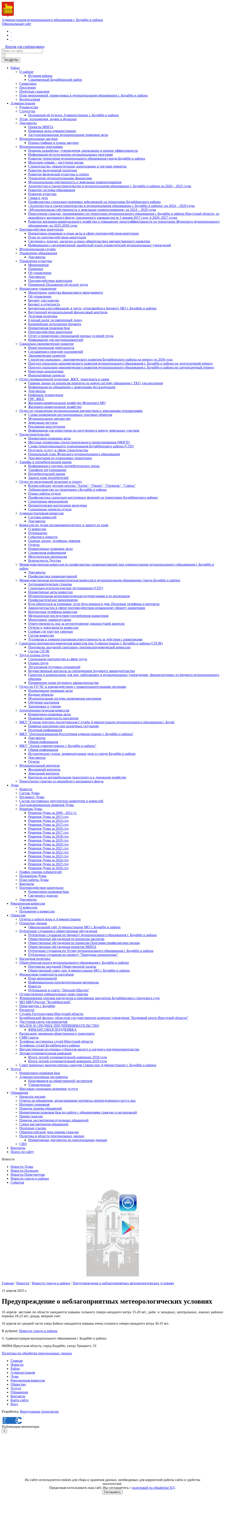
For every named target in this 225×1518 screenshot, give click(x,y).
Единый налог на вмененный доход (55, 320)
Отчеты (34, 545)
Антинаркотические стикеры (50, 584)
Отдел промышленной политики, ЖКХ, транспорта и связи (64, 379)
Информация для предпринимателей (55, 340)
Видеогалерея (29, 99)
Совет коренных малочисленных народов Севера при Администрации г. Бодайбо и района (87, 1065)
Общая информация (43, 742)
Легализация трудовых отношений (54, 667)
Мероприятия (38, 265)
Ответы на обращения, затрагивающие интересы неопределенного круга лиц (77, 1100)
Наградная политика (34, 958)
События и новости (43, 537)
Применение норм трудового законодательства (63, 683)
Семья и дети (38, 198)
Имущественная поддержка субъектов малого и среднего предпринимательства (79, 1049)
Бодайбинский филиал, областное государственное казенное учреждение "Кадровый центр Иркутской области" (103, 1018)
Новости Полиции (24, 1170)
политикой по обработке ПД (153, 1488)
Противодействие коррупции (41, 229)
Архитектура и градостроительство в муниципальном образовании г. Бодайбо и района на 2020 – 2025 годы (109, 186)
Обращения (19, 1092)
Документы (28, 123)
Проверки (35, 269)
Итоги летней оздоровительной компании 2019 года (67, 1061)
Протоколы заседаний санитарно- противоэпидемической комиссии (79, 647)
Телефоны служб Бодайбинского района (49, 1045)
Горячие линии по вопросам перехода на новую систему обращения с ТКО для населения (95, 383)
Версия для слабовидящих (25, 46)
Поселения (27, 87)
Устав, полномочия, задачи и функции (48, 119)
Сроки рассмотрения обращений (43, 1124)
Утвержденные (39, 1085)
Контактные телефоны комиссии (52, 612)
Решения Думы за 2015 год (48, 824)
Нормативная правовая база (49, 328)
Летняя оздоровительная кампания (45, 1053)
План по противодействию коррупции (57, 237)
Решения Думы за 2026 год (48, 868)
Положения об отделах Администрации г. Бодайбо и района (73, 115)
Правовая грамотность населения (53, 718)
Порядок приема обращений (40, 1108)
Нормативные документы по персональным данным (67, 1140)
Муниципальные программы (41, 146)
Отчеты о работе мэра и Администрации (50, 919)
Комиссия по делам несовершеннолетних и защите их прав (63, 525)
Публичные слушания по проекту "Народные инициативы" (73, 955)
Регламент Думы (31, 797)
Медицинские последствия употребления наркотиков (68, 616)
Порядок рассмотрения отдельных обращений (54, 1120)
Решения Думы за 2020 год (48, 844)
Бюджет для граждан (43, 300)
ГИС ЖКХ (36, 399)
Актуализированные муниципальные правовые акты (68, 135)
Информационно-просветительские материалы (63, 982)
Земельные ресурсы (43, 422)
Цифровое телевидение (45, 395)
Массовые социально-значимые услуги (48, 1089)
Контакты (26, 884)
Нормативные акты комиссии (50, 592)
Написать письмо (32, 1096)
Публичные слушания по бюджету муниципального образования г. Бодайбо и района (92, 935)
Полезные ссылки (32, 1128)
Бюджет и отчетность (44, 304)
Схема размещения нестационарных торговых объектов (70, 415)
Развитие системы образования (51, 190)
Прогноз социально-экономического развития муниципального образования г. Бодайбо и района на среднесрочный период (121, 367)
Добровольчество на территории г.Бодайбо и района (67, 489)
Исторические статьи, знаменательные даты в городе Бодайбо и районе (82, 753)
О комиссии (37, 529)
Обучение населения (43, 702)
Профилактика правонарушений (52, 576)
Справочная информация (47, 552)
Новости (25, 789)
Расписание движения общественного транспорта (56, 1033)
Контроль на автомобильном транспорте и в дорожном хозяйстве (77, 777)
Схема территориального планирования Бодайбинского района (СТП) (81, 446)
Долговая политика (42, 316)
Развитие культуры (42, 194)
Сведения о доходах (43, 895)
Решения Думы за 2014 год (48, 821)
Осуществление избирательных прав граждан (53, 994)
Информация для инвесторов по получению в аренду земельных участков (83, 430)
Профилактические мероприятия (53, 600)
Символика (27, 83)
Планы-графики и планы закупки (53, 143)
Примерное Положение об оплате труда (58, 284)
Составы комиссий (42, 517)
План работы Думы (34, 880)
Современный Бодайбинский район (55, 79)
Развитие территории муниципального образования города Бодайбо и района (86, 158)
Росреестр (26, 1010)
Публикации (37, 533)
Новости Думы (22, 1167)
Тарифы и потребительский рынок (45, 462)
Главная (8, 1283)
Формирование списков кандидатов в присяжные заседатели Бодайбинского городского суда (89, 998)
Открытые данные (33, 923)
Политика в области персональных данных (51, 1136)
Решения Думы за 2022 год (48, 852)
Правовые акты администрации (52, 131)
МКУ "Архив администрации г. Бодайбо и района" (57, 746)
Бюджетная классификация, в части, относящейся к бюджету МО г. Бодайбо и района (92, 308)
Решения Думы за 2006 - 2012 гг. (52, 813)
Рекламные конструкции (46, 426)
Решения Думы (30, 809)
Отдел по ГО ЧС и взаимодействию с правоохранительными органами (72, 686)
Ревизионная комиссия (28, 903)
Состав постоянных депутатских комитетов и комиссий (61, 801)
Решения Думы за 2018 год (48, 836)
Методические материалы (47, 556)
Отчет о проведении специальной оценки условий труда (70, 336)
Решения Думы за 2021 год (48, 848)
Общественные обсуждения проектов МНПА (62, 947)
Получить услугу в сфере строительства (58, 450)
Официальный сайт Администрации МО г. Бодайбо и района (74, 927)
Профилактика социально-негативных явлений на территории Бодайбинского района (93, 497)
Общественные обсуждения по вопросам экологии (66, 939)
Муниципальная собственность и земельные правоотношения (74, 182)
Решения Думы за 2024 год (48, 860)
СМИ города (28, 1037)
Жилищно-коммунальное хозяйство (55, 407)
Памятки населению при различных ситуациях (63, 726)
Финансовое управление (37, 288)
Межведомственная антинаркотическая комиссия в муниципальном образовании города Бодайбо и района (99, 580)
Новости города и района (30, 1178)
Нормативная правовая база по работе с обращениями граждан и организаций (78, 1112)
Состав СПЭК (38, 651)
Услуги (16, 1069)
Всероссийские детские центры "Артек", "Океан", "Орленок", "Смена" (82, 485)
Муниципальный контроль (39, 765)
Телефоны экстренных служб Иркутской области (56, 1041)
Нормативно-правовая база (48, 891)
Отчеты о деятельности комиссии (53, 627)
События (17, 1182)
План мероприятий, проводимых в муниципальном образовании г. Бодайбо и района (83, 95)
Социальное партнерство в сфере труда (57, 659)
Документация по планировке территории (60, 458)
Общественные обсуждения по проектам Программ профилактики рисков (84, 943)
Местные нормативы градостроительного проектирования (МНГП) (79, 442)
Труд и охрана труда (34, 655)
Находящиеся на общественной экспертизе (60, 1081)
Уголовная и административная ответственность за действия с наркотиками (85, 639)
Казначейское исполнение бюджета (54, 324)
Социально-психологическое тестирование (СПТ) (65, 588)
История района (40, 76)
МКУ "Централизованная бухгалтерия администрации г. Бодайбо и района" (76, 734)
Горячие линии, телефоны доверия (54, 541)
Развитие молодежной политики (52, 170)
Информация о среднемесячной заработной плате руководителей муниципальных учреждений (99, 245)
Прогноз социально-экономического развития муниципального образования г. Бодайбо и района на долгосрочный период (120, 363)
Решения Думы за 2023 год (48, 856)
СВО (23, 1144)
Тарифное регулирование (47, 470)
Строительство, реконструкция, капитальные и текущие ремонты (77, 166)
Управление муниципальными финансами (60, 178)
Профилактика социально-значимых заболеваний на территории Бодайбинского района (94, 202)
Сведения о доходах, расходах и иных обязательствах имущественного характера (89, 241)
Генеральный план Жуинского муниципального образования (74, 454)
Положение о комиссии (37, 911)
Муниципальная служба (37, 249)
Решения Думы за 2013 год (48, 817)
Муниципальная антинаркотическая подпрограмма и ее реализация (79, 596)
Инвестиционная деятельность (51, 347)
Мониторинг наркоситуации (49, 619)
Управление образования (38, 253)
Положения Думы (32, 876)
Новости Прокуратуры (28, 1174)
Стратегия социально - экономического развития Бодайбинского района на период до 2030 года (100, 359)
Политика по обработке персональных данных (37, 1353)
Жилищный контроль (44, 769)
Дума (14, 785)
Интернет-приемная (34, 1104)
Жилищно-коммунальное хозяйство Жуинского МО (67, 403)
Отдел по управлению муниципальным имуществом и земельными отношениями (81, 411)
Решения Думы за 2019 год (48, 840)
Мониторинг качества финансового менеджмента (65, 292)
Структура (27, 111)
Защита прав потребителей (48, 478)
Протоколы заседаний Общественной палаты (62, 966)
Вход (14, 1404)
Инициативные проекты (46, 375)
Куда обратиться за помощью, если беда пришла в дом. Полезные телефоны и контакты (94, 604)
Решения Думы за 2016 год (48, 828)
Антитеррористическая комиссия (44, 710)
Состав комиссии (41, 635)
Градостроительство (34, 434)
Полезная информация (45, 730)
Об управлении (39, 273)
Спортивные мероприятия (48, 501)
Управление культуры (35, 261)
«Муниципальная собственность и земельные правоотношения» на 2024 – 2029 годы (92, 210)
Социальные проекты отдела (49, 509)
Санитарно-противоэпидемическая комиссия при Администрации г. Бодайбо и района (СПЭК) (91, 643)
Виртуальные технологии (39, 1411)
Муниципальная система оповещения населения (64, 698)
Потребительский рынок (46, 474)
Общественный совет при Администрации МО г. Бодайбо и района (79, 970)
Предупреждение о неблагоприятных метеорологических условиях (123, 1283)
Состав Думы (29, 793)
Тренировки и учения (44, 706)
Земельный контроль (43, 773)
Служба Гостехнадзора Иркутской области (51, 1014)
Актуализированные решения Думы (46, 805)
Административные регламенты (43, 1077)
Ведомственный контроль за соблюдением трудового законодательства (81, 671)
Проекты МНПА (40, 127)
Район (15, 68)
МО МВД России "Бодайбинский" (45, 1002)
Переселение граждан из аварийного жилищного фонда (61, 781)
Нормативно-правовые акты (49, 438)
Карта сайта (19, 1400)
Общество (18, 915)
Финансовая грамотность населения (46, 974)
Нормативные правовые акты (50, 549)
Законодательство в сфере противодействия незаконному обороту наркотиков (86, 608)
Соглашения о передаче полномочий (55, 351)
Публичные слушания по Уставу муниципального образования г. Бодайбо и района (90, 951)
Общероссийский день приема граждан (49, 1132)
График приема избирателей (40, 872)
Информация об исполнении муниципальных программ (70, 154)
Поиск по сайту (22, 1152)
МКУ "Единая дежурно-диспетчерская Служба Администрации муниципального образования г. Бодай (96, 722)
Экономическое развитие (47, 355)
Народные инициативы (46, 371)
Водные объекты (40, 694)
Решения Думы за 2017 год (48, 832)
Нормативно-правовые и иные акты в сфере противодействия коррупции (83, 233)
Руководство (28, 107)
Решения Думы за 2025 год (48, 864)
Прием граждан (31, 1116)
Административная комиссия (41, 513)
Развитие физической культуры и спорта (58, 174)
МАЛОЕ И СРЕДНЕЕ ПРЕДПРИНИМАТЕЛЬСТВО (59, 1025)
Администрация (23, 103)
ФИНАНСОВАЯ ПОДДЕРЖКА (52, 1029)
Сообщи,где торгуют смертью (50, 631)
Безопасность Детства (44, 560)
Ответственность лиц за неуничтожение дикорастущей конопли (76, 623)
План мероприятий (42, 978)
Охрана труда (38, 663)
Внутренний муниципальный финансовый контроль (67, 312)
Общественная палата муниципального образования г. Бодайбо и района (74, 962)
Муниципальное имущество (49, 418)
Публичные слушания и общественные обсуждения (58, 931)
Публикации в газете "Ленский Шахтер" (58, 990)
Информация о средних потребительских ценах (64, 466)
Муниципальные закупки (38, 139)
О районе (26, 72)
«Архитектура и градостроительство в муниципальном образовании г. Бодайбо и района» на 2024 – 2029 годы (111, 206)
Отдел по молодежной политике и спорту (50, 482)
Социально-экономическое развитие (46, 344)
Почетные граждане (34, 91)
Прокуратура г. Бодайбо (37, 1006)
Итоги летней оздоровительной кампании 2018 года (67, 1057)
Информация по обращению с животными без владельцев (71, 387)
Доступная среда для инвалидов (43, 1022)
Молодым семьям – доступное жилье (55, 162)
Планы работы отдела (44, 493)
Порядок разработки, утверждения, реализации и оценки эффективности (83, 150)
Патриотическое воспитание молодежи (57, 505)
